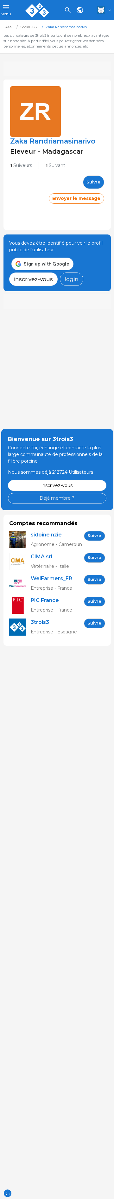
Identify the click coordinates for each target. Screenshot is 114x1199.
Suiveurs (21, 165)
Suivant (55, 165)
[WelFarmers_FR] (20, 583)
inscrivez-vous (33, 279)
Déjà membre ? (57, 498)
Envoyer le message (76, 198)
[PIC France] (20, 605)
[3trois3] (20, 627)
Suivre (93, 182)
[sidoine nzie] (20, 539)
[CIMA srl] (20, 561)
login (72, 279)
